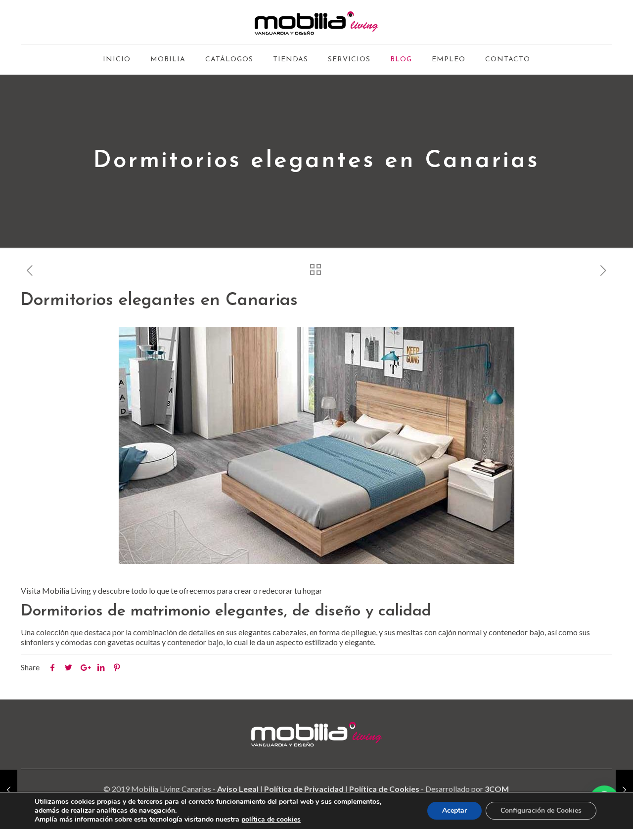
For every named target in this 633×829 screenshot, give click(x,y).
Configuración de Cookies (541, 810)
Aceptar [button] (454, 810)
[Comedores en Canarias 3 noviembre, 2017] (8, 789)
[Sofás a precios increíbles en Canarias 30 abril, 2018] (624, 789)
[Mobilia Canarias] (316, 22)
